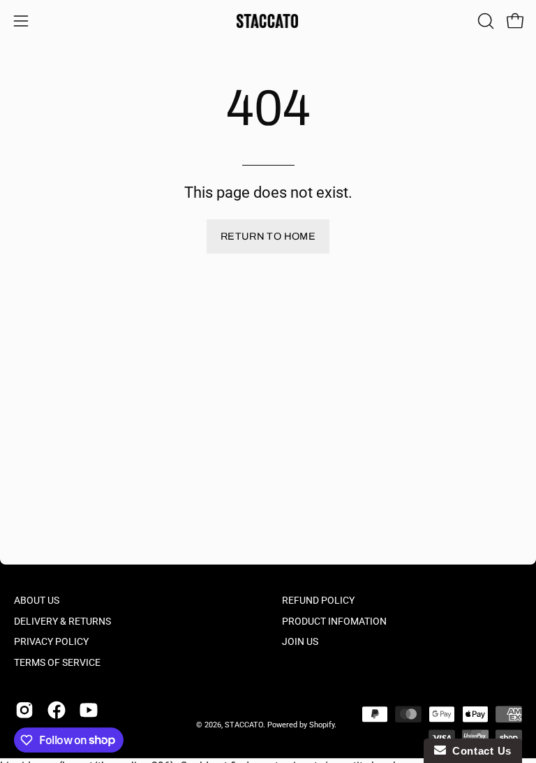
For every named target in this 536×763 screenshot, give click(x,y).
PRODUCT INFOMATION (334, 621)
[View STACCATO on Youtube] (88, 709)
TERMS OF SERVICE (57, 663)
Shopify (321, 724)
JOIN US (300, 642)
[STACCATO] (268, 21)
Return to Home (268, 236)
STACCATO (244, 724)
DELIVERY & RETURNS (62, 621)
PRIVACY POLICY (51, 642)
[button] (484, 21)
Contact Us (479, 751)
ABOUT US (36, 600)
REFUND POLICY (318, 600)
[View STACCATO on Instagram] (24, 709)
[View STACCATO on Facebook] (56, 709)
